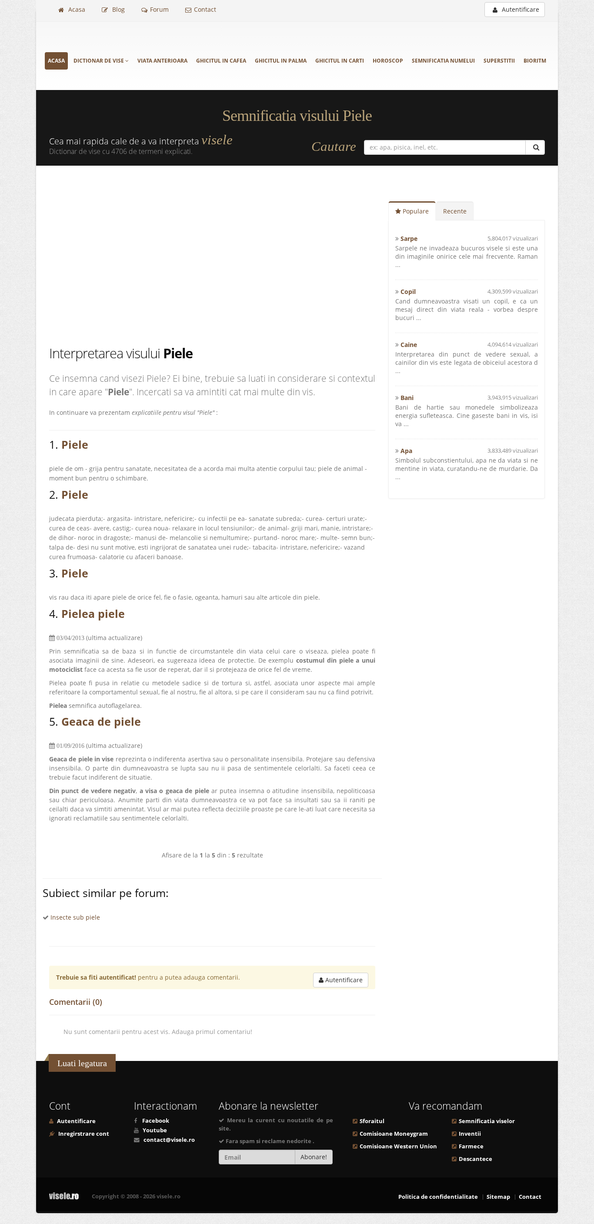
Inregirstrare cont (83, 1133)
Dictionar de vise (99, 60)
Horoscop (388, 60)
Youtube (155, 1130)
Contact (205, 9)
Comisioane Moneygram (394, 1133)
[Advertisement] (218, 257)
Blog (117, 9)
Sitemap (498, 1197)
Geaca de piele (101, 721)
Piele (74, 444)
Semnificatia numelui (443, 60)
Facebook (155, 1120)
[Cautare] (535, 147)
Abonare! (313, 1157)
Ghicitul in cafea (221, 60)
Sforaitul (372, 1121)
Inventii (470, 1133)
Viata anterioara (162, 60)
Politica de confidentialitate (438, 1197)
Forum (159, 9)
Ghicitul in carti (339, 60)
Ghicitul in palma (281, 60)
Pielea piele (93, 613)
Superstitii (499, 60)
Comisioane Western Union (398, 1146)
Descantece (475, 1159)
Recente (455, 211)
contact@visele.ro (169, 1140)
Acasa (76, 9)
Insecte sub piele (75, 917)
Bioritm (535, 60)
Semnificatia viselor (487, 1121)
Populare (415, 211)
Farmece (471, 1146)
